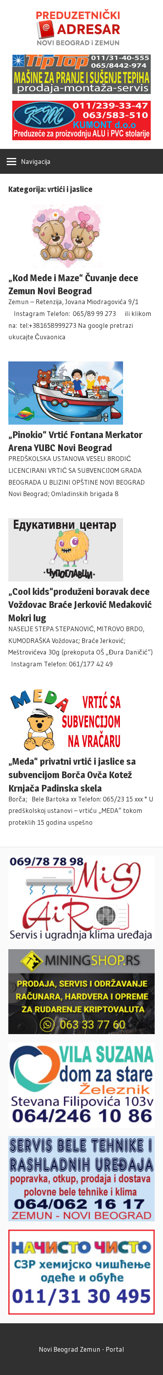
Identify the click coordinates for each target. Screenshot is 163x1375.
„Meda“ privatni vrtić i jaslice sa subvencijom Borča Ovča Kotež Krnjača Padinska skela (72, 775)
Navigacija (36, 161)
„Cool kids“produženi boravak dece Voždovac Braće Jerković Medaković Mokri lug (80, 605)
